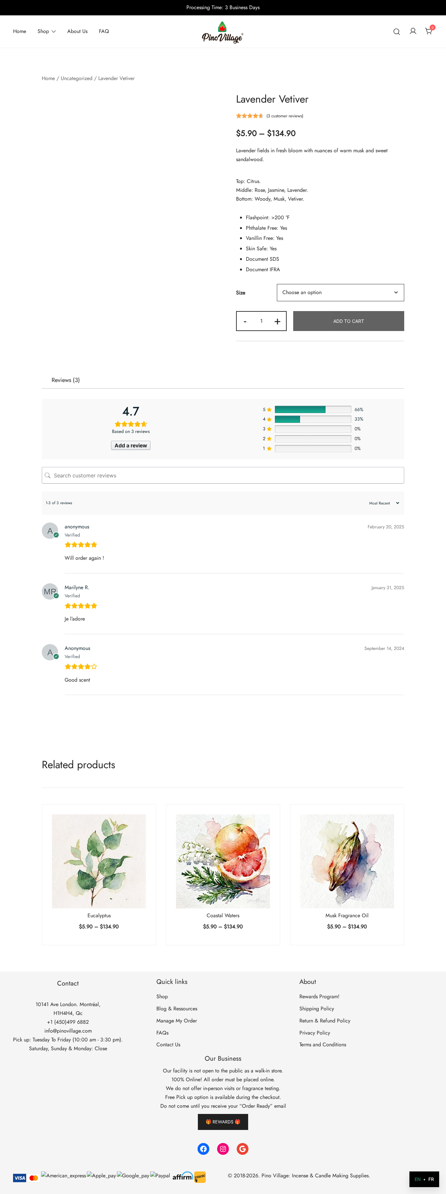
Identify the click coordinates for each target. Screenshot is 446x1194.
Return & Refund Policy (324, 1020)
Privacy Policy (314, 1032)
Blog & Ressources (176, 1008)
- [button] (245, 320)
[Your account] (413, 31)
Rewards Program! (319, 996)
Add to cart (348, 321)
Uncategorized (76, 78)
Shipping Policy (316, 1008)
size (240, 292)
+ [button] (277, 320)
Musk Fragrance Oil (347, 915)
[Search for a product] (397, 31)
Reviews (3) (66, 380)
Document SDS (262, 259)
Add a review (131, 445)
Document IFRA (263, 269)
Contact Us (168, 1044)
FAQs (162, 1032)
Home (19, 31)
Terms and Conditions (322, 1044)
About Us (77, 31)
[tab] (66, 380)
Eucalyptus (99, 915)
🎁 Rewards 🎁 (223, 1122)
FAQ (104, 31)
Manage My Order (176, 1020)
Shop (43, 31)
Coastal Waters (223, 915)
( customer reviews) (284, 116)
